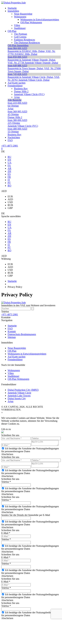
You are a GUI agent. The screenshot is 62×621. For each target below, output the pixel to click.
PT (9, 182)
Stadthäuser (13, 376)
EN (9, 159)
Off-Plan (12, 351)
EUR (10, 196)
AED (10, 199)
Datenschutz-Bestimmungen (22, 334)
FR (9, 177)
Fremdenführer (15, 359)
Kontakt (12, 331)
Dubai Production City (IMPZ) (23, 390)
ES (9, 174)
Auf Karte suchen (16, 356)
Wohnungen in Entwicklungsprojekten (27, 353)
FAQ (10, 328)
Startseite (12, 325)
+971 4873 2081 (9, 145)
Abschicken (7, 454)
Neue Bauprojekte (17, 348)
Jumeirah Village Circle (19, 392)
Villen (11, 373)
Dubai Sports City (17, 398)
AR (9, 168)
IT (9, 180)
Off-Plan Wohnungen (18, 379)
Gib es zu (6, 429)
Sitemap (12, 337)
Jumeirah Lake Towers (19, 395)
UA (9, 162)
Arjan (10, 401)
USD (10, 202)
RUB (10, 205)
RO (9, 185)
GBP (10, 208)
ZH (9, 171)
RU (9, 157)
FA (9, 165)
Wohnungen (14, 370)
